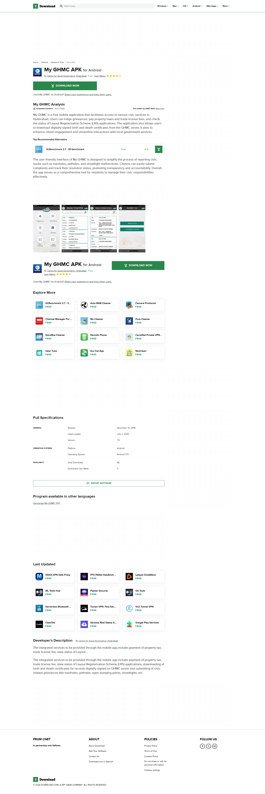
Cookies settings (152, 770)
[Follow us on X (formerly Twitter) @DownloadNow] (208, 746)
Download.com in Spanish (101, 761)
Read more (160, 109)
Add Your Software (97, 751)
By (65, 76)
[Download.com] (44, 6)
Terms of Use (150, 751)
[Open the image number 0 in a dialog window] (46, 228)
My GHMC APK (72, 69)
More (225, 6)
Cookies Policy (151, 756)
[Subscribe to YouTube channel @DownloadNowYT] (214, 746)
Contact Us (94, 756)
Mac (175, 6)
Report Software (101, 483)
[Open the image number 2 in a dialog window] (103, 228)
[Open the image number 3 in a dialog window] (132, 228)
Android (196, 6)
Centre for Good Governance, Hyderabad (98, 641)
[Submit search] (61, 6)
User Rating (100, 76)
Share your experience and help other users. (88, 94)
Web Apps (211, 6)
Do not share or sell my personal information (155, 763)
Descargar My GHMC (44, 503)
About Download (97, 746)
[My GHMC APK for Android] (37, 72)
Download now (67, 85)
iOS (184, 6)
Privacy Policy (150, 746)
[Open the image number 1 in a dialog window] (75, 228)
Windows (161, 6)
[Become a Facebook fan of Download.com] (202, 746)
